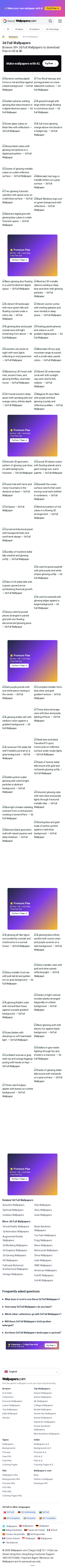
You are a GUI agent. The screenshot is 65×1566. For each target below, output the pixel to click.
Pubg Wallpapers (43, 1240)
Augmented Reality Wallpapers (13, 1238)
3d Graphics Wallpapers (15, 1250)
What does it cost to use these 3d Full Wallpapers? (32, 1299)
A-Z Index (7, 1393)
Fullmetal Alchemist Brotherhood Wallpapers (15, 1267)
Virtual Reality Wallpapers (16, 1226)
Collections (8, 1397)
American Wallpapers (45, 1270)
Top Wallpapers (10, 1409)
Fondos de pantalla (15, 1534)
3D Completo (13, 1518)
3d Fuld (10, 1512)
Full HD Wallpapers (44, 1275)
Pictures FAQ (8, 1483)
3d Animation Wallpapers (16, 1231)
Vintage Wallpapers (13, 1274)
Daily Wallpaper (9, 1413)
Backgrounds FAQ (11, 1479)
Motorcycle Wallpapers (46, 1250)
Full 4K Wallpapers (43, 1280)
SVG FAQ (6, 1487)
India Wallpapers (43, 1260)
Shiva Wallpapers (43, 1255)
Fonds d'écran (13, 1538)
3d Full (45, 1512)
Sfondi (54, 1530)
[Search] (50, 21)
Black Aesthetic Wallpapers (42, 1228)
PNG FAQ (6, 1491)
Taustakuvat (12, 1542)
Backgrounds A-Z (42, 1448)
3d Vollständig (28, 1512)
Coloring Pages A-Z (43, 1464)
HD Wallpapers (10, 1260)
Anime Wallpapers (43, 1397)
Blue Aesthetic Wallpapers (47, 1433)
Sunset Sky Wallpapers (45, 1413)
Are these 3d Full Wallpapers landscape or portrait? (33, 1332)
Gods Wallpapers (43, 1215)
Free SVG (6, 1456)
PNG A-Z (38, 1460)
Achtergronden (37, 1534)
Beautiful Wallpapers (13, 1205)
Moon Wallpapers (43, 1245)
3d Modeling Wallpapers (15, 1245)
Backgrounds (8, 1448)
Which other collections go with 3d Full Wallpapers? (33, 1314)
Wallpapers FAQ (10, 1475)
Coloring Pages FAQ (12, 1495)
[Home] (3, 36)
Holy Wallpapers (42, 1205)
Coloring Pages (10, 1464)
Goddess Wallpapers (13, 1215)
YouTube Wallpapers (45, 1235)
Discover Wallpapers (12, 1401)
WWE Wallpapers (43, 1265)
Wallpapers (13, 37)
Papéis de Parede (36, 1530)
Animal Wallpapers (43, 1417)
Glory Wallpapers (43, 1210)
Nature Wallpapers (43, 1393)
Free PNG (7, 1460)
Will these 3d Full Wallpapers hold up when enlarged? (26, 1323)
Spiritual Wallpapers (13, 1210)
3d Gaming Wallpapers (14, 1255)
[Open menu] (60, 21)
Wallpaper (44, 1526)
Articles (6, 1417)
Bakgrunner (46, 1538)
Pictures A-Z (40, 1452)
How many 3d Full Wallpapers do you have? (28, 1306)
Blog (36, 1475)
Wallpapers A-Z (41, 1444)
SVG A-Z (38, 1456)
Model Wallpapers (43, 1409)
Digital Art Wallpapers (44, 1422)
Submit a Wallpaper (43, 1479)
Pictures (6, 1452)
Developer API (41, 1483)
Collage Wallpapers (43, 1405)
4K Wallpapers (41, 1401)
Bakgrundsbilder (14, 1530)
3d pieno (31, 1518)
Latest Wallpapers (11, 1405)
